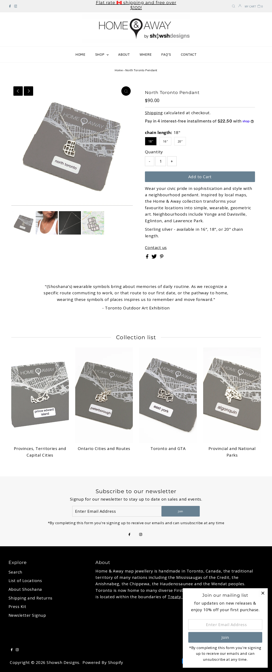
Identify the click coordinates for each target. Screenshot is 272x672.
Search (15, 572)
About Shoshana (25, 589)
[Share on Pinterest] (161, 257)
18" (150, 141)
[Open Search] (233, 6)
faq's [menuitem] (166, 54)
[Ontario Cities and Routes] (104, 395)
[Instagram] (15, 6)
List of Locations (25, 580)
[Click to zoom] (126, 91)
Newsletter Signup (27, 615)
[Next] (28, 91)
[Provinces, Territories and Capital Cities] (40, 395)
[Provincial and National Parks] (232, 395)
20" (180, 141)
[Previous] (18, 91)
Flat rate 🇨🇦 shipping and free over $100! (136, 5)
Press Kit (17, 606)
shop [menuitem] (100, 54)
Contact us (156, 248)
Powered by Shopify (102, 662)
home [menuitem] (80, 54)
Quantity (154, 152)
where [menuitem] (146, 54)
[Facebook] (10, 6)
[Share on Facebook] (147, 257)
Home (119, 70)
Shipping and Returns (30, 598)
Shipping (154, 112)
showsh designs (63, 662)
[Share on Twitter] (155, 257)
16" (165, 141)
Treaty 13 (177, 596)
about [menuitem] (124, 54)
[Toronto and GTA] (168, 395)
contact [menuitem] (189, 54)
